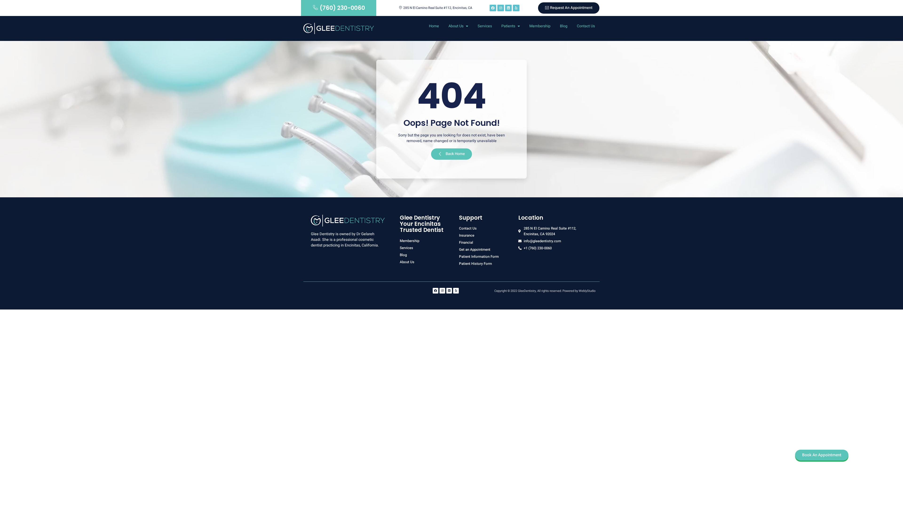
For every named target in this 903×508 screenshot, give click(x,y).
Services (485, 26)
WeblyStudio (587, 291)
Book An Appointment (821, 455)
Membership (540, 26)
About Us (455, 26)
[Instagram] (500, 8)
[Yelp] (516, 8)
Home (434, 26)
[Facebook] (493, 8)
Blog (563, 26)
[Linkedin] (508, 8)
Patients (508, 26)
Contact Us (586, 26)
